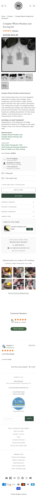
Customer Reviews (18, 440)
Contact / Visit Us (18, 434)
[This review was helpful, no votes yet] (29, 367)
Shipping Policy (18, 454)
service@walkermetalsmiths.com (18, 387)
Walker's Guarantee (18, 460)
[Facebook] (10, 478)
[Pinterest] (22, 478)
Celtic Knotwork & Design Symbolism (14, 147)
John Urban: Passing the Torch (11, 145)
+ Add (29, 229)
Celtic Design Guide (18, 466)
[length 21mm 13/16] (29, 77)
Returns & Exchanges (18, 457)
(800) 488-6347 (18, 381)
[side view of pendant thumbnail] (21, 77)
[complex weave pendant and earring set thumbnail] (5, 77)
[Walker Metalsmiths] (18, 5)
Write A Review (18, 329)
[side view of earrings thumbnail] (13, 77)
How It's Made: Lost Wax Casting (13, 149)
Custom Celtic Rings (18, 443)
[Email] (6, 478)
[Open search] (5, 6)
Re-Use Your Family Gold (18, 446)
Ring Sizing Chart (18, 463)
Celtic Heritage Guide (18, 469)
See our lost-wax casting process (18, 293)
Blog (18, 437)
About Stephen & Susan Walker (18, 428)
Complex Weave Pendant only (11, 135)
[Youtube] (30, 478)
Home (3, 16)
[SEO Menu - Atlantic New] (2, 6)
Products (10, 16)
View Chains (5, 139)
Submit (29, 418)
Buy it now (18, 196)
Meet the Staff (18, 431)
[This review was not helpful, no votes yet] (33, 367)
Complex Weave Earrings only (11, 137)
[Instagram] (18, 478)
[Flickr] (14, 478)
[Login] (30, 6)
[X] (26, 478)
